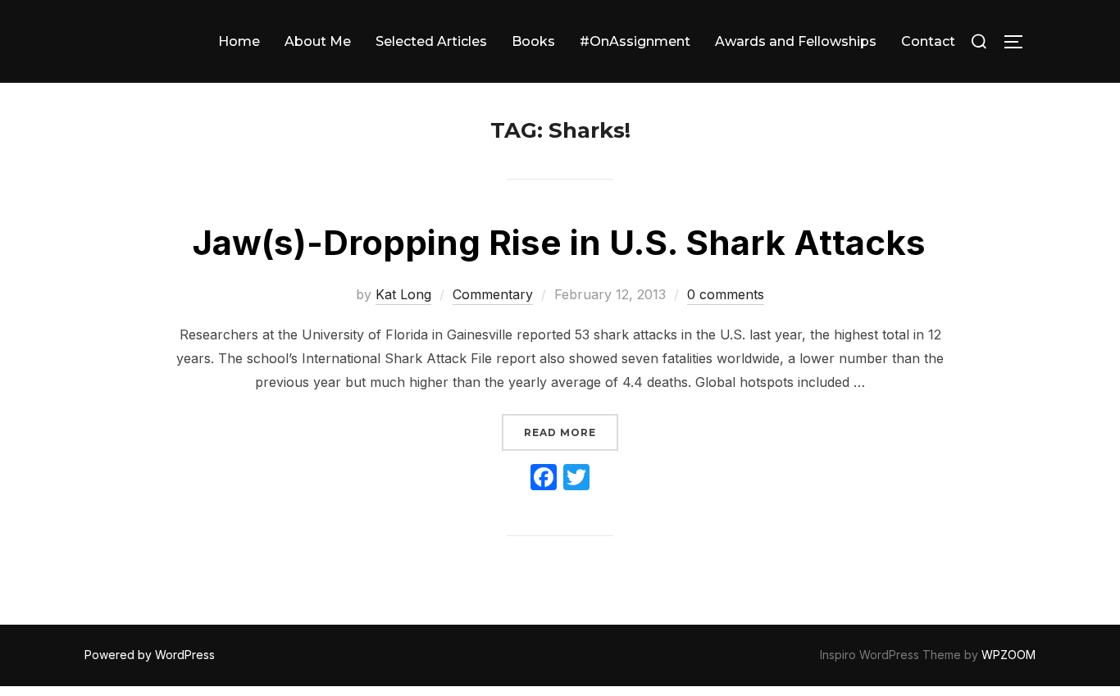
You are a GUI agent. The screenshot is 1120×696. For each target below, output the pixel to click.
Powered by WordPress (149, 655)
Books (533, 41)
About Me (318, 41)
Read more (571, 432)
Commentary (493, 294)
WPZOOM (1008, 655)
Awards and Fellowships (795, 41)
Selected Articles (431, 41)
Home (239, 41)
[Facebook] (543, 479)
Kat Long (403, 294)
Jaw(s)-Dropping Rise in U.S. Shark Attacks (559, 242)
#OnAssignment (635, 41)
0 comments (725, 294)
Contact (928, 41)
